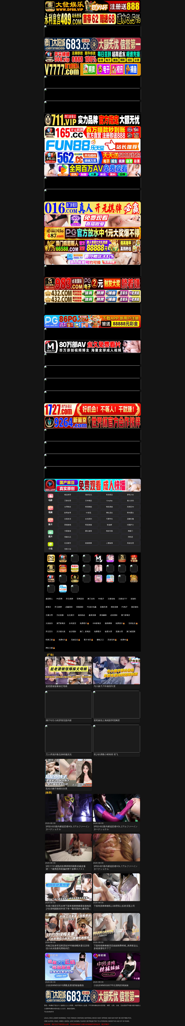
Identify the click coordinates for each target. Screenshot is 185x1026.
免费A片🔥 (63, 639)
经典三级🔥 (50, 639)
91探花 (88, 512)
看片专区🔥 (88, 639)
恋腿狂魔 (130, 519)
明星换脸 (88, 525)
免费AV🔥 (124, 639)
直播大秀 (119, 631)
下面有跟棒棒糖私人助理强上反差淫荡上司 (114, 905)
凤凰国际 (79, 607)
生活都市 (67, 543)
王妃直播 (60, 615)
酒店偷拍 (134, 607)
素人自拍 (130, 500)
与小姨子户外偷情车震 (104, 686)
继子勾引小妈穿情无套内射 (59, 720)
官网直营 (80, 598)
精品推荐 (67, 494)
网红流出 (109, 512)
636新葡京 (97, 623)
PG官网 (59, 598)
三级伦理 (67, 500)
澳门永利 (91, 598)
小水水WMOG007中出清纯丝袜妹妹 (111, 985)
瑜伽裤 (109, 525)
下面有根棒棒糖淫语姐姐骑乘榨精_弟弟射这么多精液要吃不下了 (116, 947)
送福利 (133, 598)
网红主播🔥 (50, 648)
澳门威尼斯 (130, 631)
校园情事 (88, 543)
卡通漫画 (67, 531)
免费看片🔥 (84, 623)
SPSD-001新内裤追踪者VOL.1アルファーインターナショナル (115, 867)
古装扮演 (67, 519)
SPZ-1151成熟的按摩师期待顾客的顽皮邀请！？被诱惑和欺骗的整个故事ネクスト (66, 867)
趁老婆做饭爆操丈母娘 (56, 686)
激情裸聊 (108, 623)
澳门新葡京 (125, 615)
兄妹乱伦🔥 (75, 639)
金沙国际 (72, 631)
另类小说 (67, 549)
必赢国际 (69, 607)
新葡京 (48, 607)
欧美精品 (109, 494)
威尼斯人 (49, 598)
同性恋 (130, 537)
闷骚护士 (130, 525)
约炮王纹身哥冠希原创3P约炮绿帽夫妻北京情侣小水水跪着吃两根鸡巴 (67, 947)
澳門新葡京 (61, 623)
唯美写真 (109, 531)
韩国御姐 (88, 507)
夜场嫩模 (103, 615)
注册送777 (123, 598)
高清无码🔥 (112, 639)
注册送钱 (111, 598)
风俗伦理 (130, 543)
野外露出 (130, 512)
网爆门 (130, 531)
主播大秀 (49, 615)
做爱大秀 (108, 631)
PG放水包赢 (91, 607)
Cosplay (109, 500)
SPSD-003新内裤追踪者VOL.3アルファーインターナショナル (67, 828)
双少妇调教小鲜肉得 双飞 (106, 754)
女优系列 (88, 519)
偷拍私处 (81, 615)
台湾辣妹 (67, 507)
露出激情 (88, 531)
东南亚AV (130, 507)
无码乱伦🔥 (133, 623)
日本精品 (88, 500)
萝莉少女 (130, 494)
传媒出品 (67, 537)
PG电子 (101, 598)
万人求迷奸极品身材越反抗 (59, 754)
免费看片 (97, 631)
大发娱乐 (49, 623)
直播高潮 (103, 607)
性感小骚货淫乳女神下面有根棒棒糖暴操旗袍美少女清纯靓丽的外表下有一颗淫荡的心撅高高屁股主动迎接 (68, 908)
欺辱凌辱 (67, 512)
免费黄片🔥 (120, 623)
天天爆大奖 (61, 631)
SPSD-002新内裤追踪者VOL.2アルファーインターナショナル (115, 828)
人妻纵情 (109, 543)
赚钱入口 (100, 639)
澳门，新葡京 (85, 631)
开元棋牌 (69, 598)
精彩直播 (114, 607)
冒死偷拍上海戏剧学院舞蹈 (107, 720)
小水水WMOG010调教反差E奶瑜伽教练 (65, 985)
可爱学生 (109, 519)
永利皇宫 (72, 623)
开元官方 (49, 631)
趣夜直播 (92, 615)
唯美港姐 (109, 507)
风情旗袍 (67, 525)
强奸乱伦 (88, 494)
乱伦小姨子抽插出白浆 (56, 788)
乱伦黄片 (70, 615)
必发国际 (114, 615)
